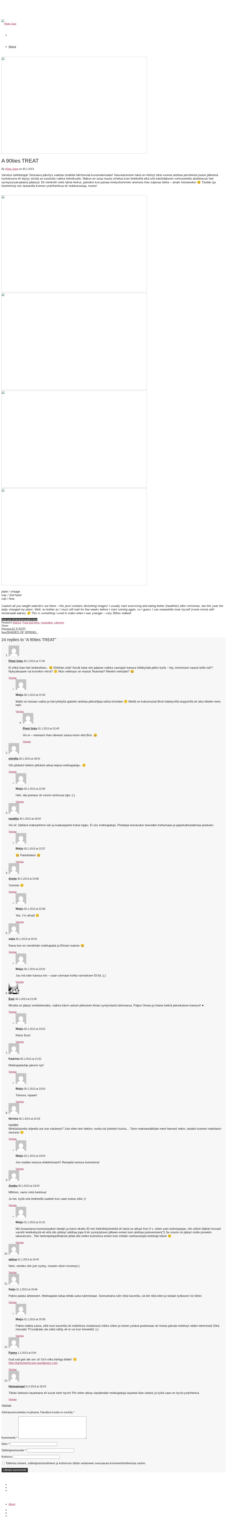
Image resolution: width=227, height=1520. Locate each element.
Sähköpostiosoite (13, 1450)
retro (34, 619)
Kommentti (9, 1437)
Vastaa (12, 677)
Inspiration (47, 622)
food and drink (9, 619)
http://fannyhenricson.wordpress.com (33, 1363)
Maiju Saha (11, 168)
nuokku (14, 818)
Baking (17, 622)
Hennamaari (17, 1386)
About (12, 46)
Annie (13, 878)
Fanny (13, 1352)
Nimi (5, 1444)
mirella (13, 758)
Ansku (13, 1185)
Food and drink (31, 622)
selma (13, 1259)
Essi (12, 999)
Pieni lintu (16, 661)
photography (25, 619)
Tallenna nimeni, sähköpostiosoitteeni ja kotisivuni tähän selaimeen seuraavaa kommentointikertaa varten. (76, 1463)
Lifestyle (59, 622)
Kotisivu (6, 1456)
